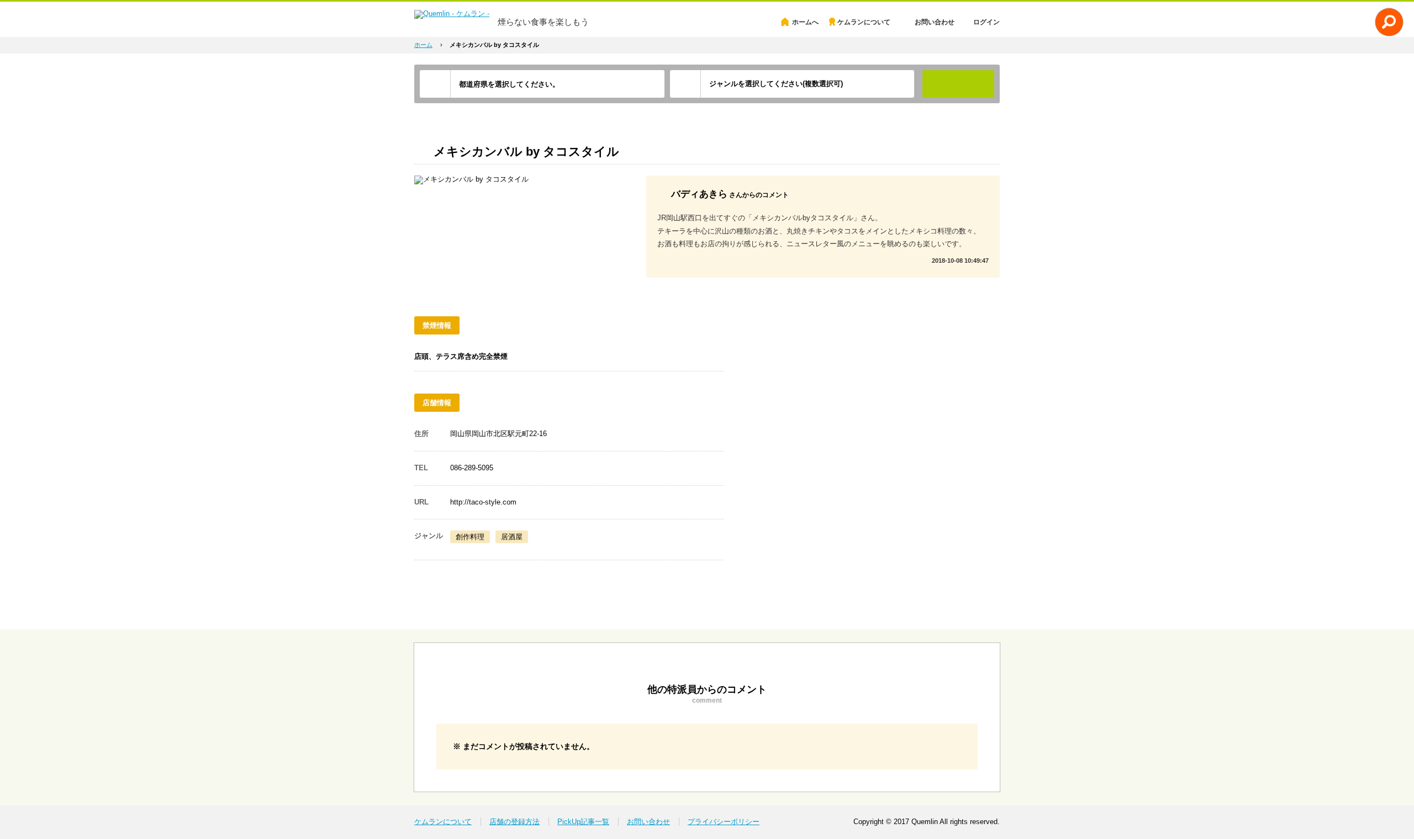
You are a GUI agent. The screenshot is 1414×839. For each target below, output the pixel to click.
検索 (958, 84)
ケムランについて (863, 22)
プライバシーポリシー (723, 821)
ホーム (423, 44)
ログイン (986, 22)
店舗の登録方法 (514, 821)
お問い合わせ (934, 22)
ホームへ (805, 22)
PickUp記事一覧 (583, 821)
